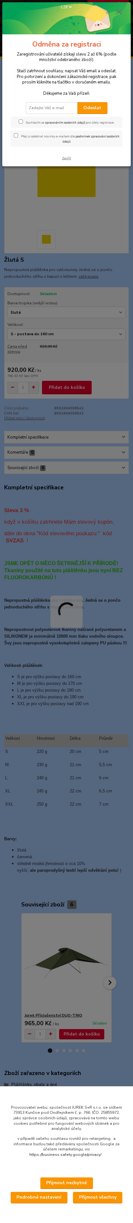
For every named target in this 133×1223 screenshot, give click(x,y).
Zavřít (66, 158)
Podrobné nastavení (38, 1197)
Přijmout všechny (98, 1197)
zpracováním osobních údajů (65, 122)
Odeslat (92, 108)
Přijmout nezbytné (66, 1183)
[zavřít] (119, 12)
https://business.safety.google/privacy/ (65, 1154)
